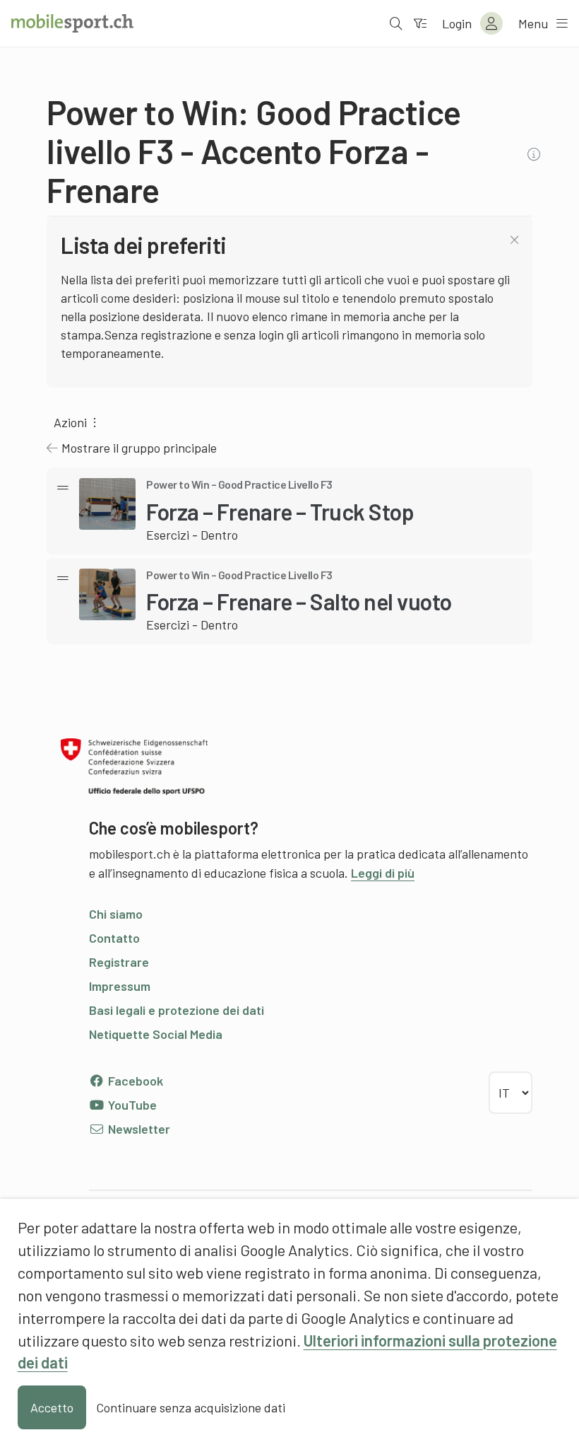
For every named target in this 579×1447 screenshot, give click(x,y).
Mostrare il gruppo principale (139, 447)
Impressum (119, 986)
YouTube (131, 1104)
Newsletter (137, 1129)
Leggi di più (382, 873)
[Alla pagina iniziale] (72, 23)
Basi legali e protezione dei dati (176, 1010)
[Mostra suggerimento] (535, 154)
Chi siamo (116, 914)
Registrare (119, 962)
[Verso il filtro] (420, 23)
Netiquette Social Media (155, 1034)
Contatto (114, 938)
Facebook (134, 1080)
